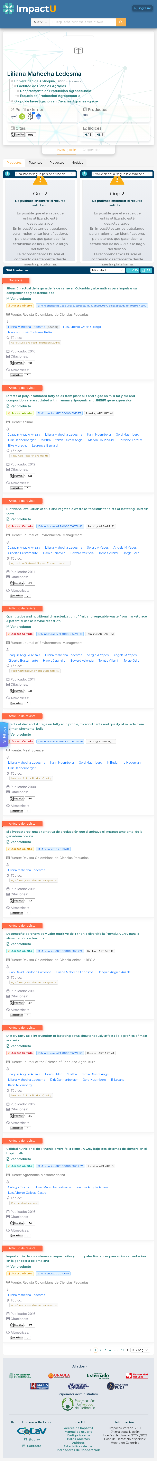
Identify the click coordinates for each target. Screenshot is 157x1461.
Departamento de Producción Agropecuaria (55, 91)
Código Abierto (78, 1435)
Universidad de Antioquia (48, 81)
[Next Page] (127, 1350)
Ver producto (20, 299)
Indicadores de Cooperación (78, 1450)
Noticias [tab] (77, 162)
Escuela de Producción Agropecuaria (50, 96)
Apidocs (78, 1443)
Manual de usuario (78, 1432)
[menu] (78, 149)
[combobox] (82, 22)
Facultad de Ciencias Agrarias (41, 86)
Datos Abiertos (78, 1439)
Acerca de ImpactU (78, 1428)
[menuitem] (66, 149)
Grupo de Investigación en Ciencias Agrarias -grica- (56, 101)
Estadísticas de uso (78, 1446)
